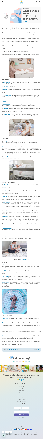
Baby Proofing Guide (21, 401)
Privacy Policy (21, 422)
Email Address (17, 410)
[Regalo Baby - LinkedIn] (27, 383)
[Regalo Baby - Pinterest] (20, 361)
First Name (16, 405)
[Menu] (2, 1)
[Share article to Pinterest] (13, 349)
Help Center (21, 390)
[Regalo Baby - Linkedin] (29, 361)
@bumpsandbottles (24, 259)
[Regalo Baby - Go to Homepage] (21, 2)
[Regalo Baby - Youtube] (23, 361)
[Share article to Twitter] (11, 349)
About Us (21, 388)
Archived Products (21, 399)
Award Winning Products (21, 397)
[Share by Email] (17, 349)
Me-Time (25, 21)
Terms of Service (21, 424)
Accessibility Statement (21, 426)
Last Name (24, 405)
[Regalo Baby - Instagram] (17, 361)
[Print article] (15, 349)
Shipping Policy (21, 417)
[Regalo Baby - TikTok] (24, 383)
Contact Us (21, 392)
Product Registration (21, 394)
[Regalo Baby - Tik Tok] (26, 361)
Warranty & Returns (21, 419)
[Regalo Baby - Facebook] (14, 361)
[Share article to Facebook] (9, 349)
